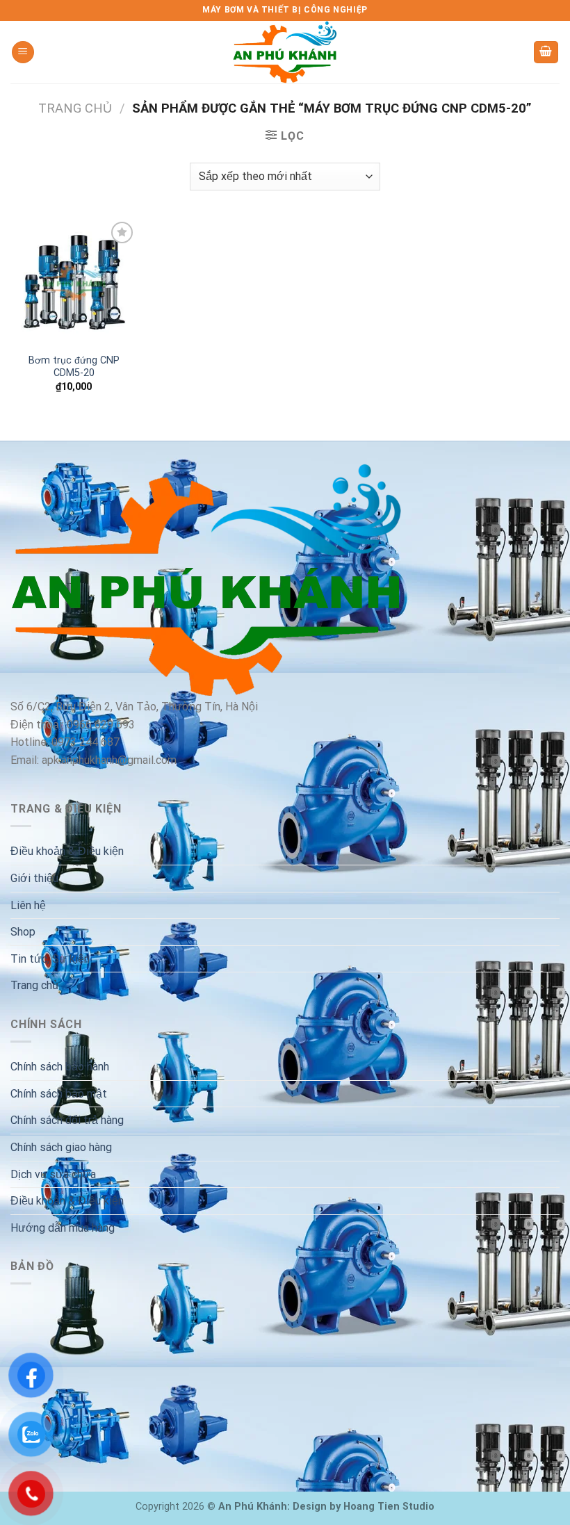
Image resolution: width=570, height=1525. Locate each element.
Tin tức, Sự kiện (50, 958)
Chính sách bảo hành (59, 1066)
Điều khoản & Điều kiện (67, 851)
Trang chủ (75, 108)
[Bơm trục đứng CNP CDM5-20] (74, 281)
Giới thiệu (34, 878)
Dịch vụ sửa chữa (53, 1174)
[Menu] (23, 52)
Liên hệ (28, 905)
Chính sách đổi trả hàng (67, 1120)
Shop (22, 931)
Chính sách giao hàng (61, 1147)
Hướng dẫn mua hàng (62, 1227)
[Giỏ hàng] (546, 52)
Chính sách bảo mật (58, 1093)
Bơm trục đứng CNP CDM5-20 (74, 367)
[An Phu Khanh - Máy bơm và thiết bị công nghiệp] (285, 52)
